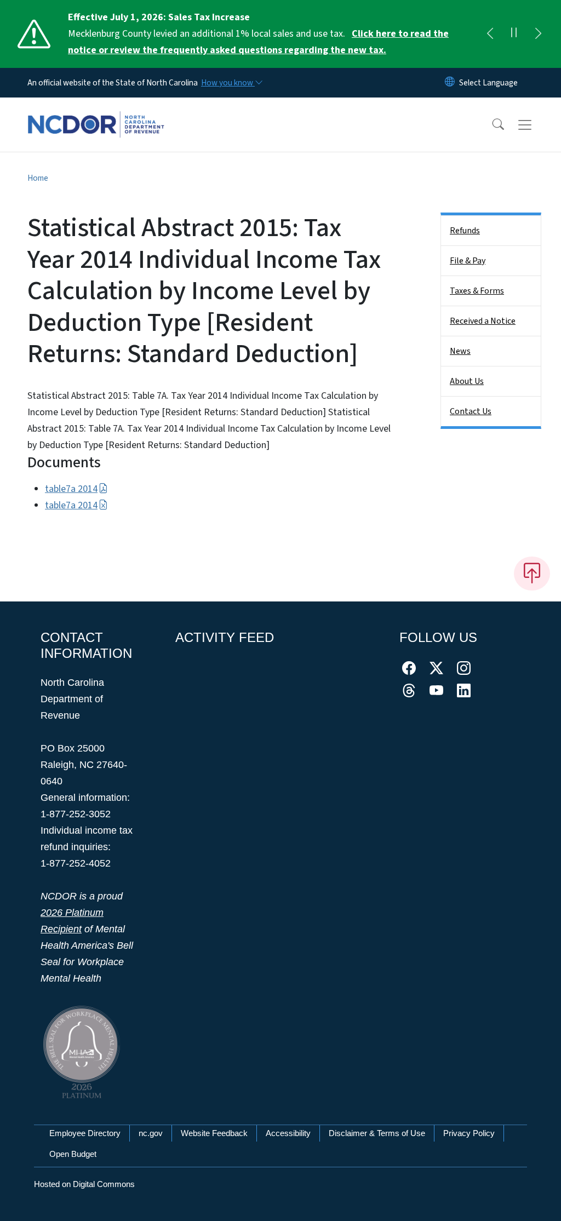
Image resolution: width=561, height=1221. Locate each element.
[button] (491, 125)
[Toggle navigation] (535, 125)
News (460, 351)
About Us (467, 381)
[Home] (95, 112)
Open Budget (72, 1154)
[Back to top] (532, 574)
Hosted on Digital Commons (84, 1184)
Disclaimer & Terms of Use (377, 1133)
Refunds (465, 231)
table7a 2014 (71, 489)
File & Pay (467, 261)
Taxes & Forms (477, 291)
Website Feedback (214, 1133)
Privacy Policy (469, 1133)
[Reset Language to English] (450, 82)
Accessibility (288, 1133)
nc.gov (151, 1133)
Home (37, 178)
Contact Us (470, 411)
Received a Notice (483, 321)
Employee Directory (85, 1133)
